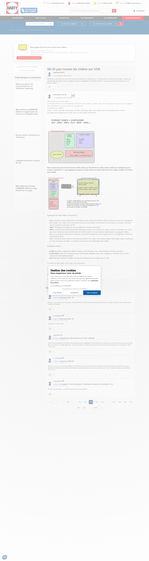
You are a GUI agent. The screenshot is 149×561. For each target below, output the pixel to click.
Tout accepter (92, 293)
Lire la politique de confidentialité (61, 286)
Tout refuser (57, 293)
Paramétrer (74, 293)
